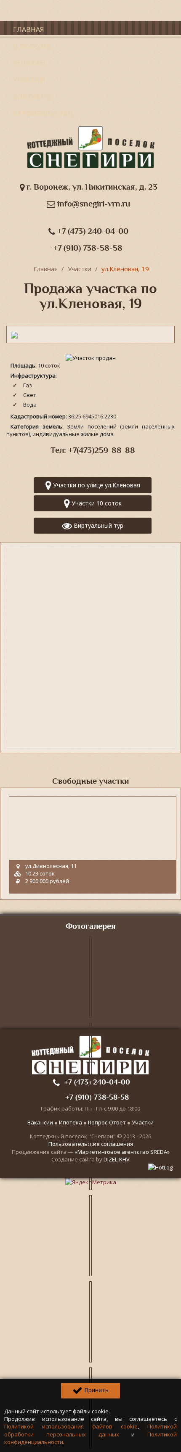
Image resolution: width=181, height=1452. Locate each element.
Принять (96, 1390)
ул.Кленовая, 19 (125, 268)
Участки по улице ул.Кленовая (95, 485)
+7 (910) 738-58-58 (87, 247)
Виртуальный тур (97, 525)
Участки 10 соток (96, 503)
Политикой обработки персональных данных (90, 1430)
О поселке (32, 46)
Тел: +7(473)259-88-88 (93, 450)
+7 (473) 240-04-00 (91, 231)
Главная (28, 29)
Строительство (43, 113)
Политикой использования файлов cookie (71, 1426)
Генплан (29, 63)
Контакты (32, 96)
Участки (29, 80)
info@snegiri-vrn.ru (92, 203)
